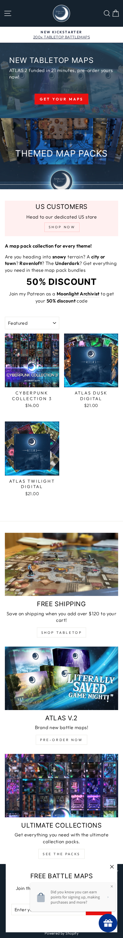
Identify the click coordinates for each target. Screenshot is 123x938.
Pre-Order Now (61, 740)
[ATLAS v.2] (61, 678)
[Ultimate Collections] (61, 785)
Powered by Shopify (61, 933)
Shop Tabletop (61, 632)
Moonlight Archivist (78, 294)
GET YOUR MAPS (62, 99)
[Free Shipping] (61, 564)
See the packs (61, 854)
